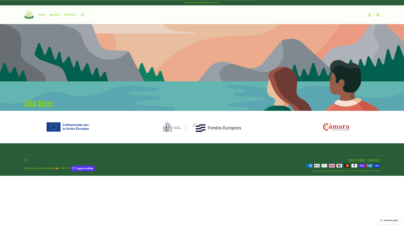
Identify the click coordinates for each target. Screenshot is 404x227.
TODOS (41, 14)
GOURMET (54, 14)
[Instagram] (26, 160)
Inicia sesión (30, 168)
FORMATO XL (70, 14)
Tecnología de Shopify (321, 170)
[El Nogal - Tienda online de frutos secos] (29, 14)
